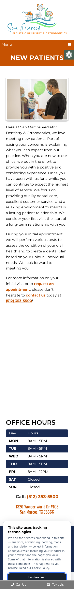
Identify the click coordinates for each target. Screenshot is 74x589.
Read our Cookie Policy (34, 568)
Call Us (20, 584)
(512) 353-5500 (19, 301)
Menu (7, 44)
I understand (37, 577)
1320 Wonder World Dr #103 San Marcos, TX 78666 (37, 509)
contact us (36, 295)
